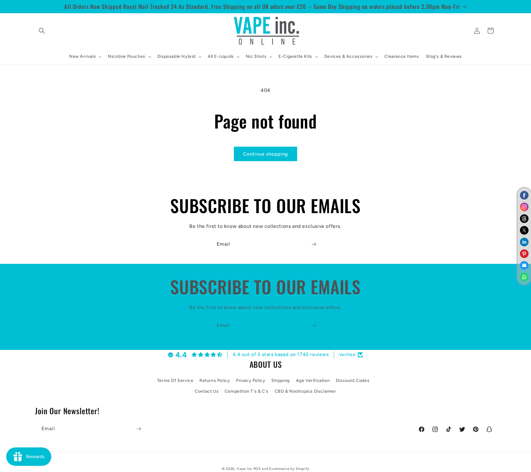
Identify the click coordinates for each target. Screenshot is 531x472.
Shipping (280, 380)
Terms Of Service (175, 380)
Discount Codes (352, 380)
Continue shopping (265, 154)
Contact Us (206, 391)
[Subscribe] (314, 244)
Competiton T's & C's (247, 391)
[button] (42, 31)
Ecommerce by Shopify (289, 469)
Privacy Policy (250, 380)
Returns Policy (214, 380)
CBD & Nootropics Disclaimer (305, 391)
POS (257, 469)
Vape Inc (244, 469)
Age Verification (313, 380)
